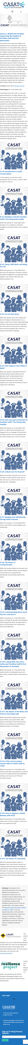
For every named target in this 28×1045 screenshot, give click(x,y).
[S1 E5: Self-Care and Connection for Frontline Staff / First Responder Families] (14, 404)
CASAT (12, 1020)
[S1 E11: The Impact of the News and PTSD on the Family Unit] (14, 695)
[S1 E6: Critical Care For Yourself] (14, 455)
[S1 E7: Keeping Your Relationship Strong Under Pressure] (14, 501)
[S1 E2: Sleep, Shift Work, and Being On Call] (14, 248)
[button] (12, 11)
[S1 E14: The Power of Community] (14, 842)
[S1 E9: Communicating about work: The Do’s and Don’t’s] (14, 596)
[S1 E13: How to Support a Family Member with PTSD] (14, 797)
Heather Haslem (19, 86)
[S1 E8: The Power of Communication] (14, 546)
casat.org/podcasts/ (6, 953)
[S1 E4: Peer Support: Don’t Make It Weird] (14, 349)
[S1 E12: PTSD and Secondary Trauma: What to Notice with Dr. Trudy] (14, 745)
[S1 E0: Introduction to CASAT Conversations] (14, 155)
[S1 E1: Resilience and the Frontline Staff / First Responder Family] (14, 201)
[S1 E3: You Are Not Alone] (14, 298)
